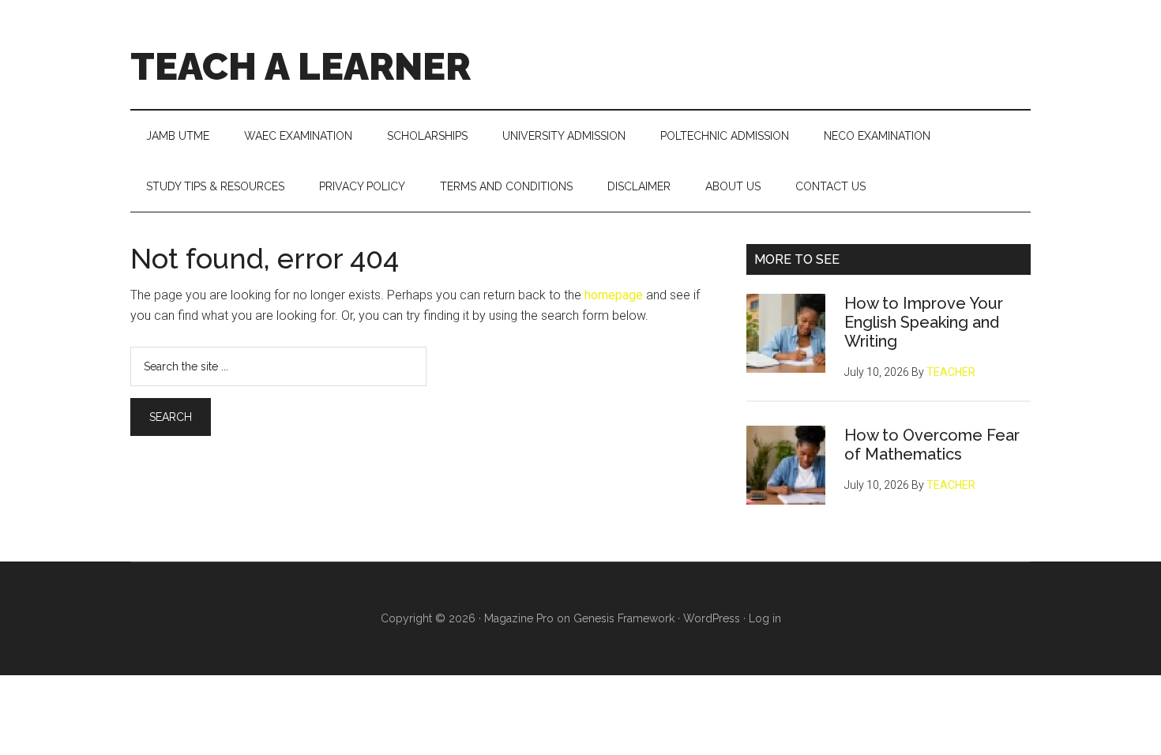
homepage (613, 294)
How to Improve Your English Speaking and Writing (923, 322)
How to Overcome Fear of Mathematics (932, 445)
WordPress (711, 618)
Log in (765, 618)
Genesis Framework (623, 618)
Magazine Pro (519, 618)
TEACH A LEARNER (300, 66)
